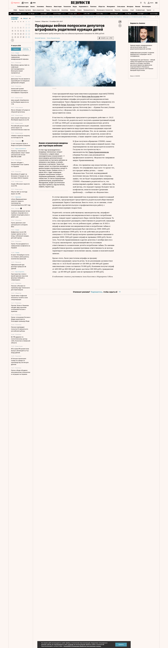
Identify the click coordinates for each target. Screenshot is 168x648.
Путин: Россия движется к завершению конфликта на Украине (20, 246)
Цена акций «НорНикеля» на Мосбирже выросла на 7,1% (20, 102)
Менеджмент (111, 6)
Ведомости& (56, 10)
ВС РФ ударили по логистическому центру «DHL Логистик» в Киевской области (20, 340)
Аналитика (64, 10)
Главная (38, 21)
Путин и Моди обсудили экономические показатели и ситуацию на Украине (20, 372)
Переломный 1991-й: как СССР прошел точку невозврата (103, 17)
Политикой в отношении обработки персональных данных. (82, 646)
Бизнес (32, 6)
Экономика (40, 6)
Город (48, 10)
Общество (101, 6)
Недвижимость (83, 6)
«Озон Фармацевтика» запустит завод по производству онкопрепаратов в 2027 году (20, 202)
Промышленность (89, 10)
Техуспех (117, 10)
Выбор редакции (77, 17)
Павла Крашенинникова (99, 152)
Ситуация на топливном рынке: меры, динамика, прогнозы (141, 17)
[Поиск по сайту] (145, 3)
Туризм (149, 10)
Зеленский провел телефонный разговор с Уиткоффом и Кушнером (19, 90)
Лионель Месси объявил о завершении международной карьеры (20, 57)
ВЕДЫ (15, 10)
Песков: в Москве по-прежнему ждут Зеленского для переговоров (20, 288)
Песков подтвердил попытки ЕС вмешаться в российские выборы (19, 329)
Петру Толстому (68, 105)
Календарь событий (14, 18)
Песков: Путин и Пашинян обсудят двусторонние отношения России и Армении (20, 308)
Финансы (49, 6)
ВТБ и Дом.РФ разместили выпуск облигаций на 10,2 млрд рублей (20, 351)
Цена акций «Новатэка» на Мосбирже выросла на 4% (20, 119)
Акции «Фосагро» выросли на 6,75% (20, 185)
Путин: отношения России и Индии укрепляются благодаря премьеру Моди (20, 319)
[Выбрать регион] (141, 3)
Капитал (72, 10)
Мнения (137, 6)
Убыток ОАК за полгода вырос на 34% (19, 193)
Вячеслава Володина (90, 96)
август (25, 18)
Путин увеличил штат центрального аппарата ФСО (19, 225)
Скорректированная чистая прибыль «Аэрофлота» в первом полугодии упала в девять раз (20, 214)
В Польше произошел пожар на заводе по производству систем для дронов (19, 361)
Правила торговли (25, 10)
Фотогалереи (146, 6)
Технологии (67, 6)
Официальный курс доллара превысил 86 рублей (18, 266)
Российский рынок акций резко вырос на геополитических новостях (20, 128)
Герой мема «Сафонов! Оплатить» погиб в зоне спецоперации (19, 297)
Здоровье (125, 10)
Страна (79, 10)
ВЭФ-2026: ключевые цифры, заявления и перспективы (52, 17)
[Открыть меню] (156, 3)
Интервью (130, 6)
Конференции (140, 10)
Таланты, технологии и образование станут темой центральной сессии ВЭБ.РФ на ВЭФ (20, 154)
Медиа (75, 6)
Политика (93, 6)
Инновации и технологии (105, 10)
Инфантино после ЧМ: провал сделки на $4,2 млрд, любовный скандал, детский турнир (20, 235)
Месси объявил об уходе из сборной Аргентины (20, 111)
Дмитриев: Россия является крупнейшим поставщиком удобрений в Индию (20, 81)
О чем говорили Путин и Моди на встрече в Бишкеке (20, 144)
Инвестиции (58, 6)
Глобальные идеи (22, 6)
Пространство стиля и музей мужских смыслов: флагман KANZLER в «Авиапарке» (19, 277)
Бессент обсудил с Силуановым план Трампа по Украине (20, 164)
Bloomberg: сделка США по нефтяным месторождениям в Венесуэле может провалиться (20, 69)
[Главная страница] (80, 3)
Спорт (132, 10)
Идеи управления (38, 10)
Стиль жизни (121, 6)
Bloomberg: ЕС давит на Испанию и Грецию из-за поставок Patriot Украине (19, 176)
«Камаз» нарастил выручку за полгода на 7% (20, 136)
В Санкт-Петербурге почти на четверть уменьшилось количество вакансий (20, 257)
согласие (70, 644)
